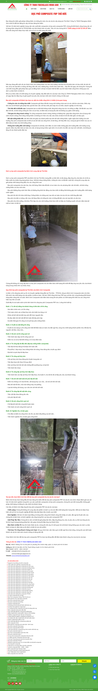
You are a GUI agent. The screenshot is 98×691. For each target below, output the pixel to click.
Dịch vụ (52, 8)
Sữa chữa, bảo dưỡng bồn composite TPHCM (19, 593)
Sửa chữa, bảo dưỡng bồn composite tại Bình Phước (21, 585)
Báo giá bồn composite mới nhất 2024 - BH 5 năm (20, 624)
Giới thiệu (34, 8)
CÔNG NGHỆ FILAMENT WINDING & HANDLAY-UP (21, 616)
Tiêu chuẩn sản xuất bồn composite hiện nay (19, 564)
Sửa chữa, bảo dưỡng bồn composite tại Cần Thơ (20, 577)
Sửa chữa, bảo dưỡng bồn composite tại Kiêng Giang (21, 568)
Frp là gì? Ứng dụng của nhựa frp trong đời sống (20, 639)
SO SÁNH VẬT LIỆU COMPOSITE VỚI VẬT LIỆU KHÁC (21, 618)
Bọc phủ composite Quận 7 (15, 634)
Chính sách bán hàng (54, 667)
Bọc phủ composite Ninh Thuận (16, 600)
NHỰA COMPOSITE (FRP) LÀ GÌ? (16, 619)
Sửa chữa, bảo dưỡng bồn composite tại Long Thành (21, 584)
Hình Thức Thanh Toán (55, 669)
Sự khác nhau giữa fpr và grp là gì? (16, 606)
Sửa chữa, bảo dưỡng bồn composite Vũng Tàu (19, 592)
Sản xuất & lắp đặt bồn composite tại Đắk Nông (20, 611)
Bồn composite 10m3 (13, 623)
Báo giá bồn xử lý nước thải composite (17, 598)
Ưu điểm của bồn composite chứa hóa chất (18, 637)
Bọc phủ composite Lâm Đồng (15, 602)
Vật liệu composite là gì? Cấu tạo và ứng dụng (19, 614)
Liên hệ (70, 8)
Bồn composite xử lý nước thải (15, 653)
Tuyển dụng (61, 8)
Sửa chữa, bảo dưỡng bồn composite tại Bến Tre (20, 569)
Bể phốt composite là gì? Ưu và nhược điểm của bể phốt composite (24, 642)
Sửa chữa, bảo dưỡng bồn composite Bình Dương (20, 590)
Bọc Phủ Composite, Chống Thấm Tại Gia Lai (19, 597)
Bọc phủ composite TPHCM (15, 640)
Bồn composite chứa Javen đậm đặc (17, 610)
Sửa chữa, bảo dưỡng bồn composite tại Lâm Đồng (20, 574)
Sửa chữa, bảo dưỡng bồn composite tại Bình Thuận (21, 572)
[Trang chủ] (26, 8)
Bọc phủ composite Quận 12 (15, 631)
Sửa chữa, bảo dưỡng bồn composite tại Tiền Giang (21, 576)
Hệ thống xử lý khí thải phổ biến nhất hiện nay (19, 605)
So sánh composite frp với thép (15, 595)
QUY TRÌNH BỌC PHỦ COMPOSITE (17, 652)
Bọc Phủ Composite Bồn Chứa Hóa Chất (18, 632)
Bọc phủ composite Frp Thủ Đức (49, 13)
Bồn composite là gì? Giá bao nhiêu (17, 648)
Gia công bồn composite (14, 644)
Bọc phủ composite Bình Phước (16, 627)
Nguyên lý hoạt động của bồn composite (18, 563)
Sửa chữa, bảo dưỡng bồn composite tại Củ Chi (19, 581)
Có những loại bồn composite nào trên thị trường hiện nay (22, 608)
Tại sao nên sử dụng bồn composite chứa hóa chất (20, 636)
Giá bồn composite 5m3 (14, 603)
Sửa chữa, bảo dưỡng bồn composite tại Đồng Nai (20, 587)
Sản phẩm (43, 8)
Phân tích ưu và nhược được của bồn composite (20, 645)
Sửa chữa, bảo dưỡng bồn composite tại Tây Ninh (20, 582)
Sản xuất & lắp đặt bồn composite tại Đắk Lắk (19, 621)
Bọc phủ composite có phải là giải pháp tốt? (19, 650)
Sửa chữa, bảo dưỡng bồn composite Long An (19, 589)
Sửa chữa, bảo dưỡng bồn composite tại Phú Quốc (20, 571)
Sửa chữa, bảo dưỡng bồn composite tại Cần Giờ (20, 579)
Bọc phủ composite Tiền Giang (15, 626)
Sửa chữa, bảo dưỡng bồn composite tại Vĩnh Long (20, 566)
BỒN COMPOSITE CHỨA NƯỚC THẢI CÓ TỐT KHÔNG (21, 613)
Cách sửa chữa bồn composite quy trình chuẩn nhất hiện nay (23, 629)
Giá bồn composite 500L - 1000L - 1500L (18, 647)
